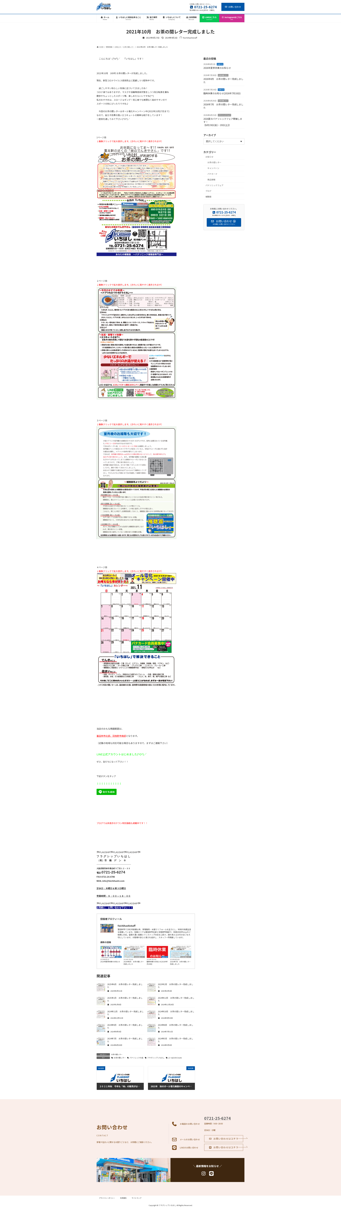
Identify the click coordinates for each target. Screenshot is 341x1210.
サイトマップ (136, 1198)
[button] (223, 1138)
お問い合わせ (234, 6)
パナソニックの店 (136, 1057)
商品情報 (211, 179)
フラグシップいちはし (156, 1057)
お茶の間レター (139, 957)
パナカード (212, 173)
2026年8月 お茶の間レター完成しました (133, 962)
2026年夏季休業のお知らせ (110, 961)
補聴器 (208, 196)
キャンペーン (213, 168)
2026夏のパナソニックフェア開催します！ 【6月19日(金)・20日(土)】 (224, 122)
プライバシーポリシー (107, 1198)
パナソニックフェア (224, 115)
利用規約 (123, 1198)
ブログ (208, 190)
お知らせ (118, 957)
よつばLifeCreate (175, 1057)
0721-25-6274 (217, 1118)
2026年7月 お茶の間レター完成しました (180, 962)
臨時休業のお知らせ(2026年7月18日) (157, 962)
